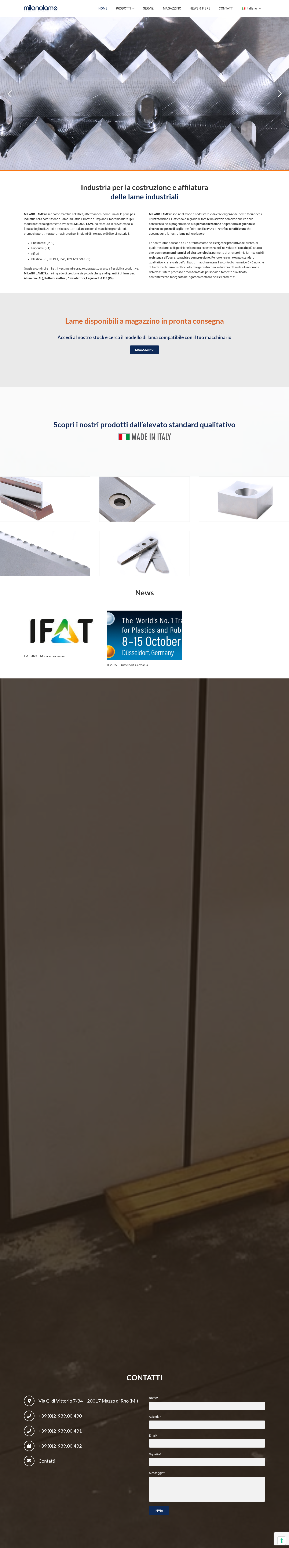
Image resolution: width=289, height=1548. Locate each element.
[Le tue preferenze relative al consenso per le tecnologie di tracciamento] (282, 1541)
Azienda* (155, 1416)
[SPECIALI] (144, 553)
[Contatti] (31, 1461)
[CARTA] (45, 553)
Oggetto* (155, 1454)
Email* (153, 1435)
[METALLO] (45, 499)
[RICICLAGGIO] (244, 499)
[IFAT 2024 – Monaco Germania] (61, 631)
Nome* (153, 1398)
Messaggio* (157, 1473)
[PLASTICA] (144, 499)
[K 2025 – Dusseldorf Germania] (144, 635)
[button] (133, 8)
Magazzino (187, 65)
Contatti (47, 1460)
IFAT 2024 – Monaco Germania (44, 656)
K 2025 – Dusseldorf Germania (127, 665)
